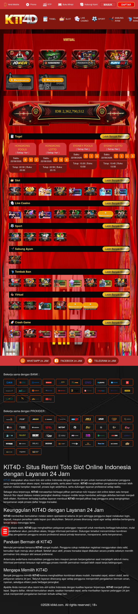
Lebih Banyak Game (116, 180)
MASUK (108, 4)
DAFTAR (126, 4)
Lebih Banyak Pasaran (115, 136)
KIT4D (7, 480)
